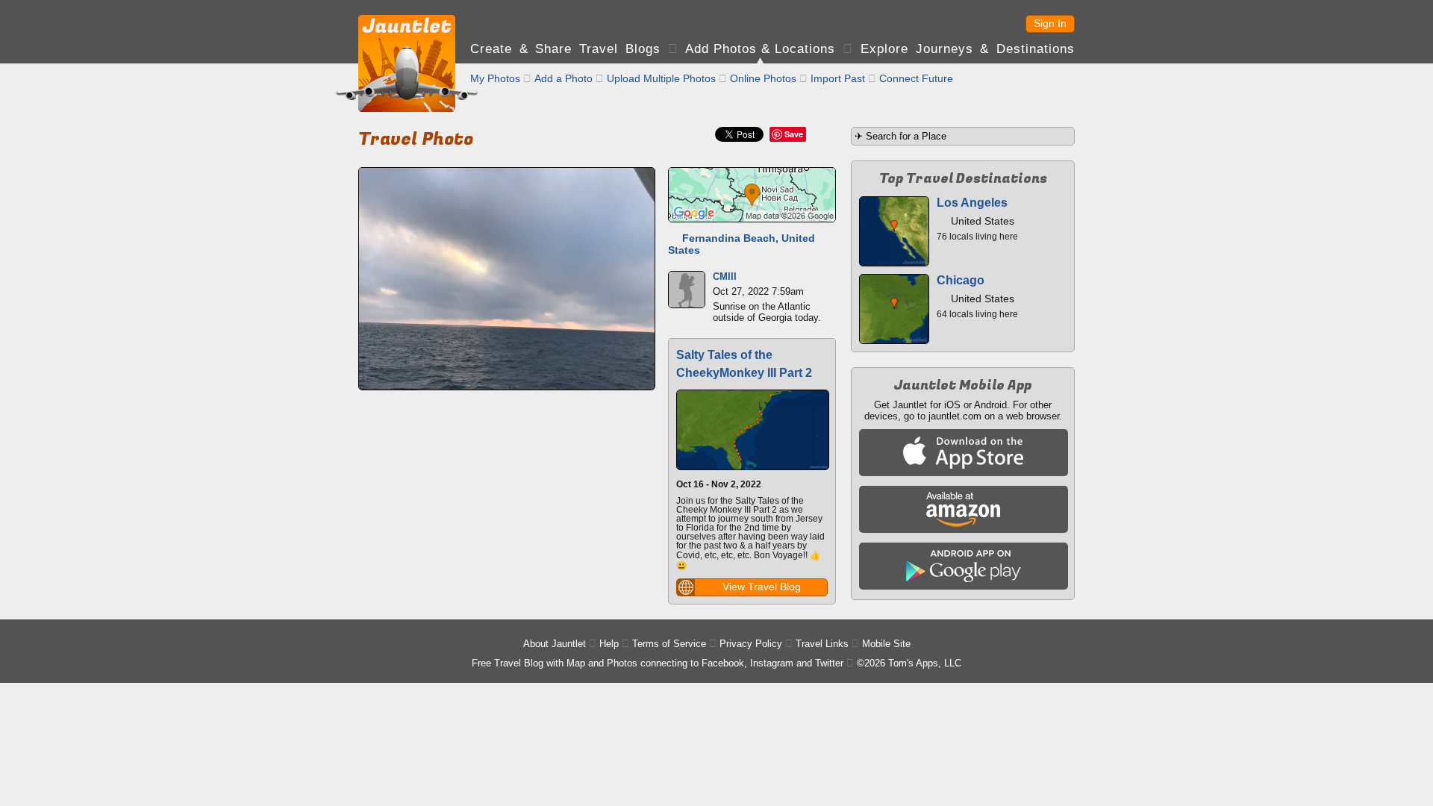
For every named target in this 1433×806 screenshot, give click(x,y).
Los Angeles (972, 202)
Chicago (960, 280)
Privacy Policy (750, 643)
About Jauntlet (554, 643)
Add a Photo (563, 78)
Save (793, 134)
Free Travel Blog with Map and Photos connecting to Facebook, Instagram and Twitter (657, 663)
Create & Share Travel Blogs (565, 49)
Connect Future (916, 78)
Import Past (838, 78)
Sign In (1050, 23)
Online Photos (763, 78)
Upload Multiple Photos (661, 78)
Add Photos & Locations (760, 49)
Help (609, 643)
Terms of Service (669, 643)
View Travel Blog (761, 587)
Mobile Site (886, 643)
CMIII (725, 276)
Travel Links (822, 643)
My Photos (495, 78)
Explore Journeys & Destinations (968, 49)
